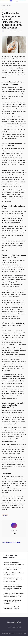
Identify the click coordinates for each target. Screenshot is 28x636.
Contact (19, 627)
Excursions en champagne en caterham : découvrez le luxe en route (14, 563)
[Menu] (17, 1)
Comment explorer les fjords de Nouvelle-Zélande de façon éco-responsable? (12, 601)
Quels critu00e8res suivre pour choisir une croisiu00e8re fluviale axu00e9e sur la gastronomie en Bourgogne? (13, 587)
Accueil (3, 5)
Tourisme (8, 5)
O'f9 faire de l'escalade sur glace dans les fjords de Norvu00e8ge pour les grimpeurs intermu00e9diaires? (14, 594)
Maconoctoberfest (14, 622)
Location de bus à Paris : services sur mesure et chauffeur (13, 573)
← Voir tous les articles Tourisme (11, 542)
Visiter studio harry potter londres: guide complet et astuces (13, 568)
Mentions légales (11, 627)
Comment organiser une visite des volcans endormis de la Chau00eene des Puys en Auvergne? (13, 579)
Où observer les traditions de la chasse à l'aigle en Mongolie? (12, 607)
